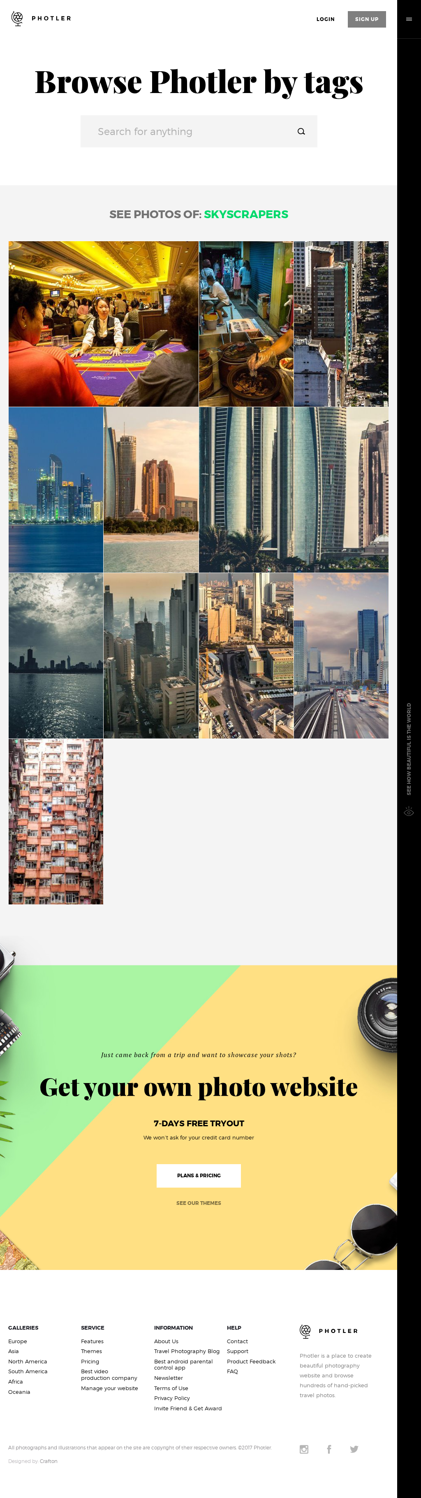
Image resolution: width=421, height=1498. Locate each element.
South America (28, 1371)
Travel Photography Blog (187, 1351)
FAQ (232, 1371)
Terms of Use (171, 1388)
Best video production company (109, 1374)
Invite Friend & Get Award (188, 1408)
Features (92, 1341)
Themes (91, 1351)
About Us (166, 1341)
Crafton (49, 1461)
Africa (15, 1382)
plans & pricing (199, 1175)
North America (27, 1361)
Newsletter (168, 1378)
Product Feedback (251, 1361)
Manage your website (109, 1388)
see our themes (198, 1203)
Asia (13, 1351)
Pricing (90, 1361)
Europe (17, 1341)
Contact (237, 1341)
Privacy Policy (172, 1398)
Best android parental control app (183, 1364)
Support (237, 1351)
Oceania (19, 1392)
